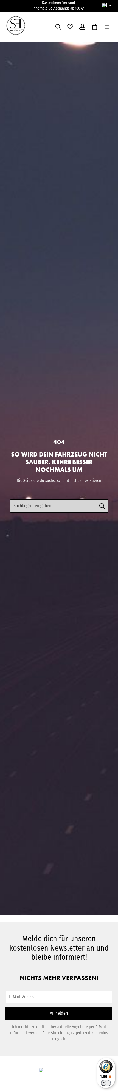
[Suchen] (58, 26)
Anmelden (59, 1013)
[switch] (106, 1083)
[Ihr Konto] (82, 26)
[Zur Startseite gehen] (18, 27)
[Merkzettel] (70, 26)
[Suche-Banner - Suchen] (102, 506)
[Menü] (107, 26)
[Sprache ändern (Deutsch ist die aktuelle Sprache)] (106, 6)
